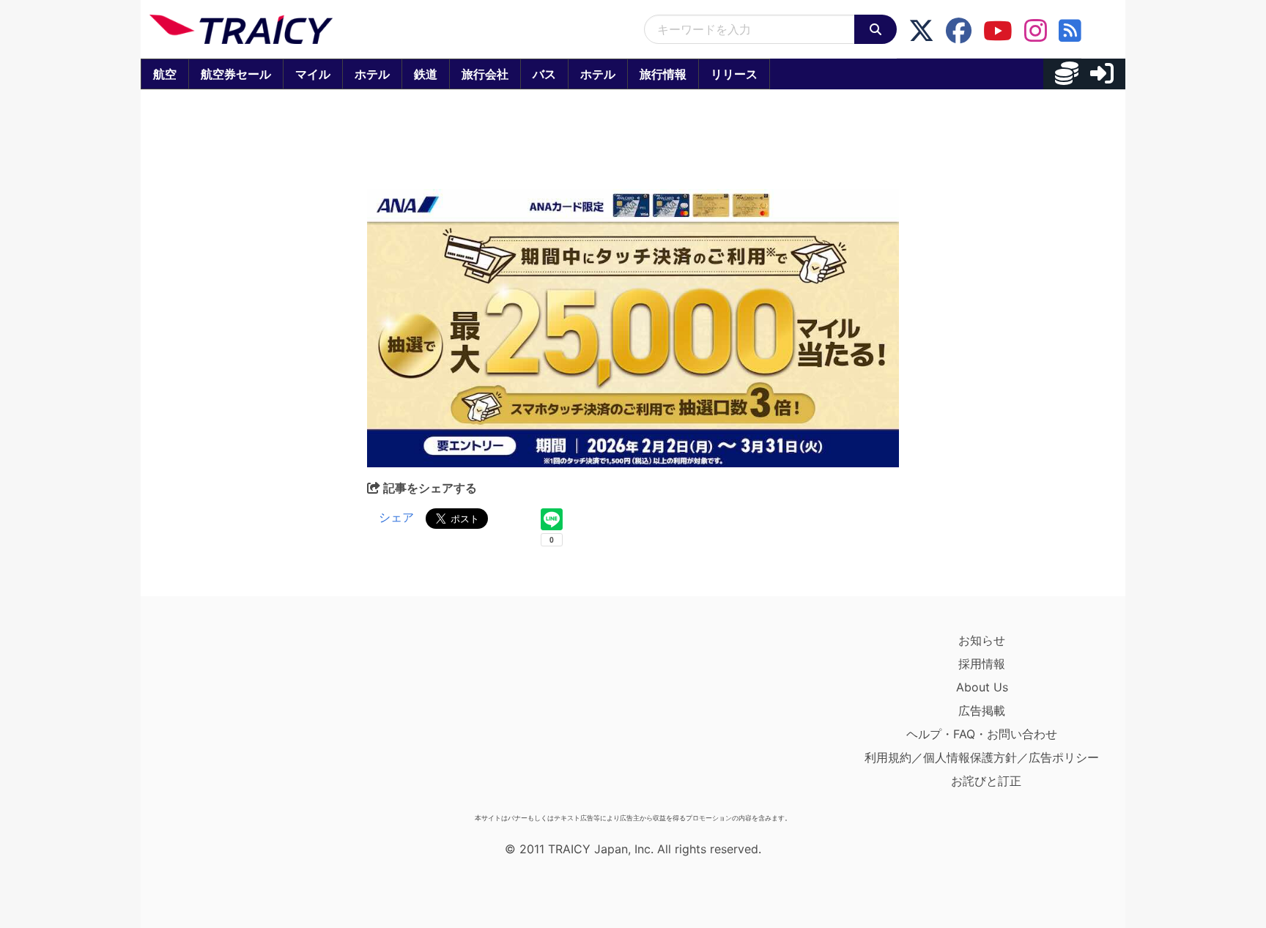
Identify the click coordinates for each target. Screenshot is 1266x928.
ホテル (372, 74)
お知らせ (981, 640)
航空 (165, 74)
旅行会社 (485, 74)
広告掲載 (981, 710)
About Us (982, 687)
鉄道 (425, 74)
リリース (734, 74)
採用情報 (981, 663)
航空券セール (236, 74)
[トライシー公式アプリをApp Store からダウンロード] (234, 717)
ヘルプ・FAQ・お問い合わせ (981, 734)
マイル (312, 74)
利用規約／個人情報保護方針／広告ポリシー (982, 757)
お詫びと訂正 (986, 780)
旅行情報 (663, 74)
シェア (396, 517)
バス (544, 74)
